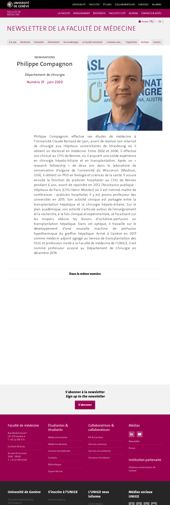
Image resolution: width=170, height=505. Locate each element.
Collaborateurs (125, 4)
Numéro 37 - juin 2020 (45, 82)
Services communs (97, 444)
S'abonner (85, 405)
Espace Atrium (55, 471)
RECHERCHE (99, 13)
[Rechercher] (151, 21)
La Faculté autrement (92, 42)
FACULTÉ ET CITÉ (117, 13)
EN (159, 21)
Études (107, 4)
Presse (132, 448)
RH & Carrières (95, 437)
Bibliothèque (54, 464)
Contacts (52, 457)
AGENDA (133, 13)
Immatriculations (57, 499)
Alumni (156, 4)
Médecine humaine (57, 437)
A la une (12, 42)
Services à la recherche (99, 450)
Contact (157, 42)
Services (143, 4)
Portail (144, 21)
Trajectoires (131, 42)
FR (156, 21)
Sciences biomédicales (59, 450)
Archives (145, 42)
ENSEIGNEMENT (81, 13)
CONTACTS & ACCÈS (151, 13)
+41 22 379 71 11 (17, 439)
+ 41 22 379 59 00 (18, 459)
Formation (39, 42)
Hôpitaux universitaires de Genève (142, 469)
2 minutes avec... (114, 42)
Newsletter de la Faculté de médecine (71, 28)
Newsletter (134, 441)
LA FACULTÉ (64, 13)
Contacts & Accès (16, 446)
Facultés (94, 4)
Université (79, 4)
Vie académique (70, 42)
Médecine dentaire (57, 444)
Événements (53, 42)
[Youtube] (139, 434)
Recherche (25, 42)
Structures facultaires (99, 457)
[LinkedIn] (131, 434)
